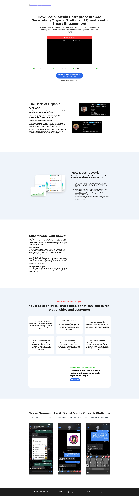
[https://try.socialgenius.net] (40, 5)
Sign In (108, 5)
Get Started (102, 5)
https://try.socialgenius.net (99, 492)
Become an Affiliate (93, 5)
